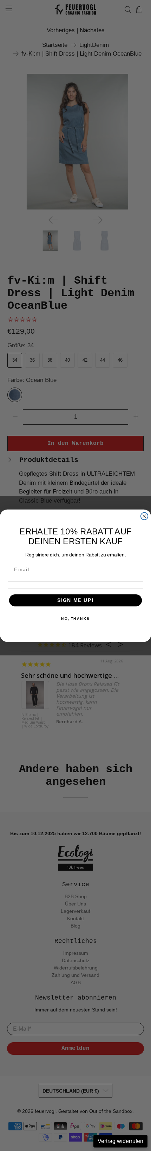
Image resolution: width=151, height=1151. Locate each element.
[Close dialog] (144, 516)
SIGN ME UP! (75, 600)
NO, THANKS (75, 618)
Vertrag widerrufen (120, 1141)
